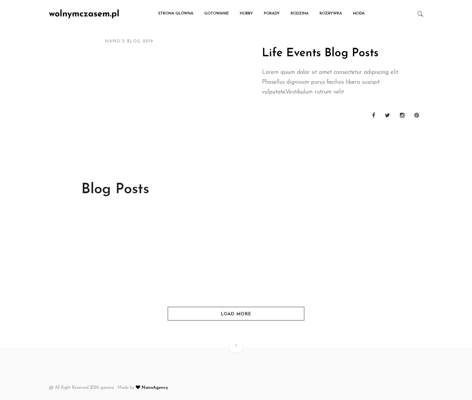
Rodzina (300, 13)
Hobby (246, 13)
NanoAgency (154, 388)
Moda (359, 13)
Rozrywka (331, 13)
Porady (272, 13)
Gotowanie (216, 13)
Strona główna (175, 13)
